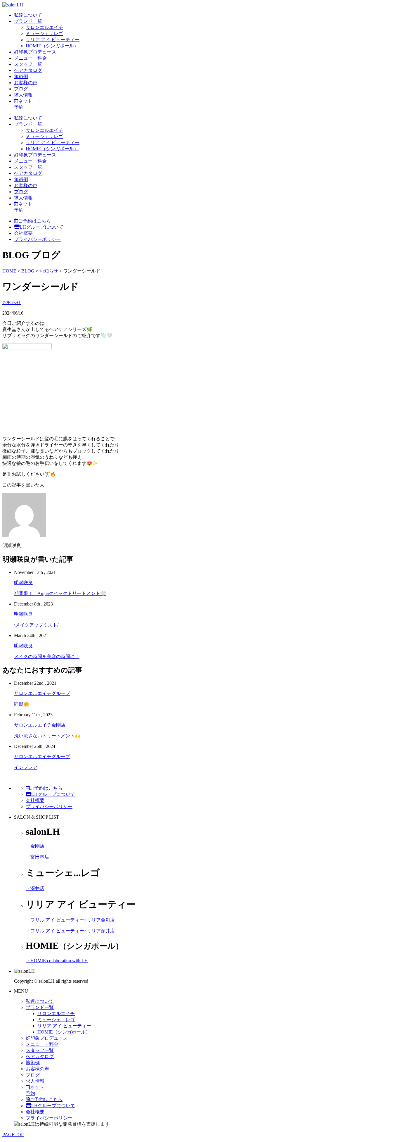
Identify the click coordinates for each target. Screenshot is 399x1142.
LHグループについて (41, 227)
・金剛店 (35, 845)
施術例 (21, 76)
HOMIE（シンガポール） (52, 45)
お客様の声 (25, 82)
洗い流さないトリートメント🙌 (47, 735)
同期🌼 (21, 704)
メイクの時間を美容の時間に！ (46, 656)
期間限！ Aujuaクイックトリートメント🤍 (60, 593)
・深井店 (35, 888)
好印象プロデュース (35, 51)
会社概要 (23, 233)
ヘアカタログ (28, 70)
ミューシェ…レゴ (44, 33)
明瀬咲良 (23, 582)
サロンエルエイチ (44, 27)
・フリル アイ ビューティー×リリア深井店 (70, 930)
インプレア (25, 767)
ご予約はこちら (34, 220)
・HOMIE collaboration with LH (57, 960)
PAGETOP (13, 1134)
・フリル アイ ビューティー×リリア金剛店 (70, 919)
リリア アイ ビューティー (52, 39)
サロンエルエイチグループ (42, 693)
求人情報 (23, 94)
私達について (28, 15)
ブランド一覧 (28, 21)
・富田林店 (37, 856)
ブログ (21, 88)
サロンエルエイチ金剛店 (39, 724)
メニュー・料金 (30, 58)
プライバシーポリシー (37, 239)
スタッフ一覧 (28, 64)
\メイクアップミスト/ (36, 624)
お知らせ (11, 302)
